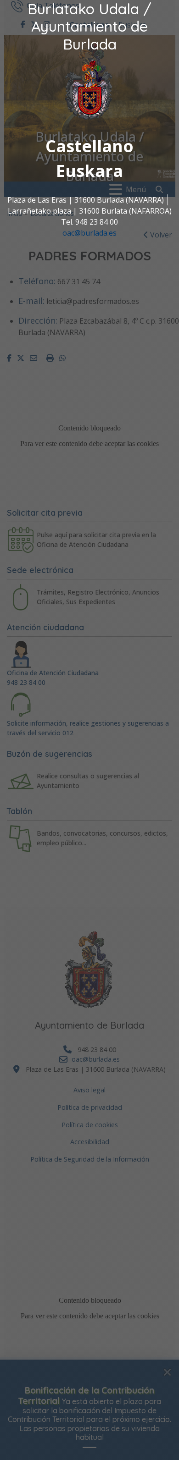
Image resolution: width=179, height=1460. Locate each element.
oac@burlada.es (89, 233)
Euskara (89, 171)
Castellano (89, 146)
